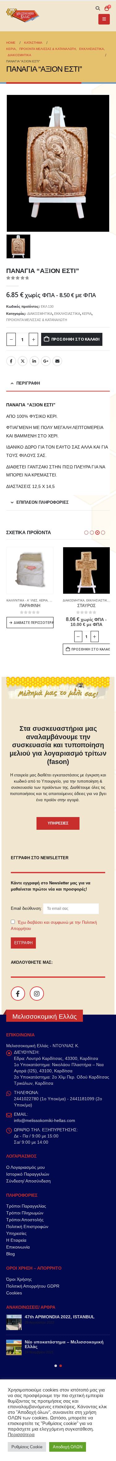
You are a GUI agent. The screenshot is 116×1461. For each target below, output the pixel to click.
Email (57, 361)
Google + (46, 361)
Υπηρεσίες (16, 1233)
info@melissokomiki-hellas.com (44, 1120)
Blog (10, 1253)
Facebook (11, 361)
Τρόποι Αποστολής (25, 1219)
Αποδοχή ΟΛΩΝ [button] (67, 1447)
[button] (97, 8)
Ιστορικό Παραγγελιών (27, 1174)
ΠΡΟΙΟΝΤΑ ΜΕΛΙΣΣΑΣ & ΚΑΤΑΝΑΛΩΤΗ (36, 320)
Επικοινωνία (18, 1246)
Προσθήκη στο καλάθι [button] (34, 649)
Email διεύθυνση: (27, 908)
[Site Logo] (23, 16)
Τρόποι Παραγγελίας (26, 1206)
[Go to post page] (14, 1322)
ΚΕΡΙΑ (87, 313)
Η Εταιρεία (16, 1240)
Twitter (23, 361)
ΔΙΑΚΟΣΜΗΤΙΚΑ (39, 313)
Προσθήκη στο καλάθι (75, 339)
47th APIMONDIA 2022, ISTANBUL (60, 1316)
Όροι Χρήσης (19, 1279)
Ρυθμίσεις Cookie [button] (26, 1447)
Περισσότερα (21, 1434)
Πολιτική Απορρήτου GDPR (32, 1286)
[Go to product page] (29, 570)
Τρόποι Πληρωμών (24, 1212)
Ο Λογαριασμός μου (25, 1167)
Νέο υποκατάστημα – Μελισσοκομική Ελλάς (64, 1344)
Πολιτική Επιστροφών (27, 1226)
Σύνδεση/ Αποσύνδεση (28, 1180)
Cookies (14, 1292)
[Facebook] (18, 993)
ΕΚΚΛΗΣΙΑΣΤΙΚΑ (67, 313)
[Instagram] (37, 993)
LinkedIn (34, 361)
